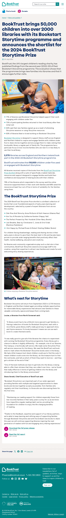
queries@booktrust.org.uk (14, 475)
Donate (25, 11)
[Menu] (62, 4)
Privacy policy (23, 497)
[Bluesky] (26, 479)
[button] (15, 451)
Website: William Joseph (56, 514)
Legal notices (13, 497)
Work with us (24, 494)
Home (4, 18)
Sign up (47, 485)
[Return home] (10, 4)
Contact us (5, 494)
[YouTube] (23, 479)
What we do (15, 494)
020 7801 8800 (34, 475)
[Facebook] (12, 479)
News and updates (14, 18)
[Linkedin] (19, 479)
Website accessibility (37, 497)
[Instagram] (16, 479)
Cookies (4, 497)
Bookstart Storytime (12, 138)
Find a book (11, 11)
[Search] (57, 4)
